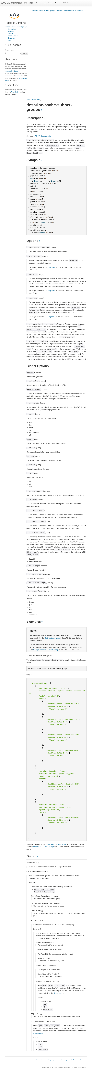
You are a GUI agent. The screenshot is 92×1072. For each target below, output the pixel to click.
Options (10, 33)
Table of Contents (15, 22)
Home (38, 3)
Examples (11, 38)
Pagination (51, 267)
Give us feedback (11, 71)
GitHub (65, 3)
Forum (57, 3)
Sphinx (83, 1067)
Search (24, 53)
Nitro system (58, 993)
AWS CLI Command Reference (17, 3)
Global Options (13, 36)
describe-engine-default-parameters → (71, 10)
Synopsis (11, 31)
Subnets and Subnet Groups (56, 844)
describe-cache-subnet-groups (16, 27)
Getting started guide (52, 638)
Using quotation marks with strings (46, 650)
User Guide (48, 3)
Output (10, 40)
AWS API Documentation (43, 136)
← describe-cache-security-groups (42, 10)
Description (12, 29)
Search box (9, 50)
